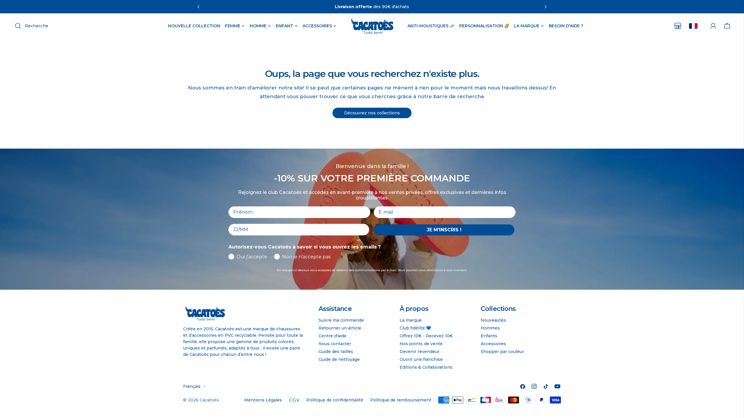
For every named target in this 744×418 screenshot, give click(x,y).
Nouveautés (493, 320)
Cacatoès (209, 400)
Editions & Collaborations (426, 367)
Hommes (490, 328)
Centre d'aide (332, 335)
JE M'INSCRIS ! (444, 230)
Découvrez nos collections (372, 113)
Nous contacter (335, 343)
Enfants (489, 335)
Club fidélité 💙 (415, 328)
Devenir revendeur (419, 351)
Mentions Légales (263, 400)
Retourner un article (340, 328)
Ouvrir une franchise (421, 359)
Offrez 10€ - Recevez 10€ (426, 335)
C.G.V (294, 400)
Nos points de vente (421, 343)
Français (192, 386)
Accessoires (493, 343)
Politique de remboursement (400, 400)
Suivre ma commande (341, 320)
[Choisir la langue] (695, 26)
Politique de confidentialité (334, 400)
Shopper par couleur (502, 351)
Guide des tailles (336, 351)
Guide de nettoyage (339, 359)
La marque (411, 320)
